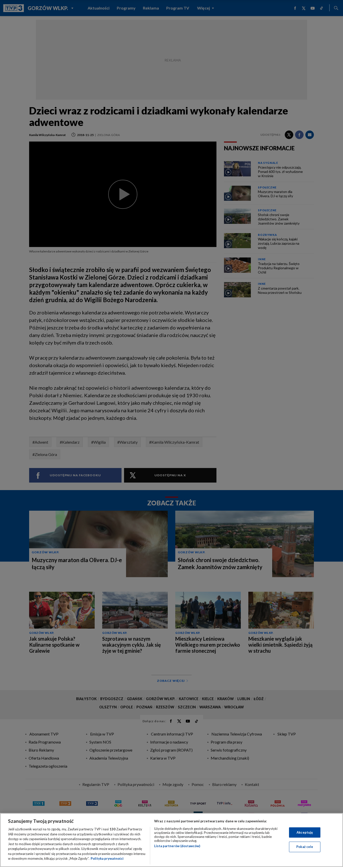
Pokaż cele (304, 847)
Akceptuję (305, 832)
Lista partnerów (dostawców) (177, 846)
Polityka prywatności (107, 858)
